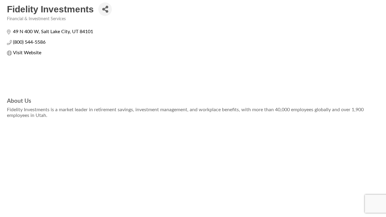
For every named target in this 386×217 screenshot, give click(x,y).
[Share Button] (105, 9)
